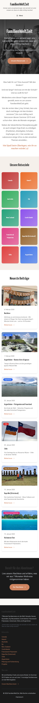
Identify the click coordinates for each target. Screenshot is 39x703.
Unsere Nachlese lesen (9, 684)
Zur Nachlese (18, 587)
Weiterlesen (8, 325)
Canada (4, 637)
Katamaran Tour (9, 538)
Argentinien (5, 659)
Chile (5, 449)
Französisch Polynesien (9, 652)
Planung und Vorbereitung (10, 661)
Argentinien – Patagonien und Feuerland (18, 404)
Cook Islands (6, 649)
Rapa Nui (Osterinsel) (11, 493)
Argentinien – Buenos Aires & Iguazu (16, 360)
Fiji (2, 644)
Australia (5, 642)
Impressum (19, 697)
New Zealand (6, 647)
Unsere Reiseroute (18, 61)
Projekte (4, 664)
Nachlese (7, 313)
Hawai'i (4, 639)
